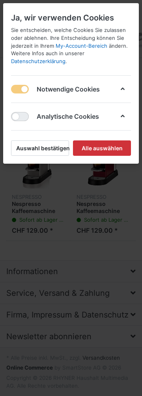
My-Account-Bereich (81, 46)
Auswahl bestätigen (42, 148)
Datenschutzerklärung (38, 61)
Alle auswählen (102, 148)
